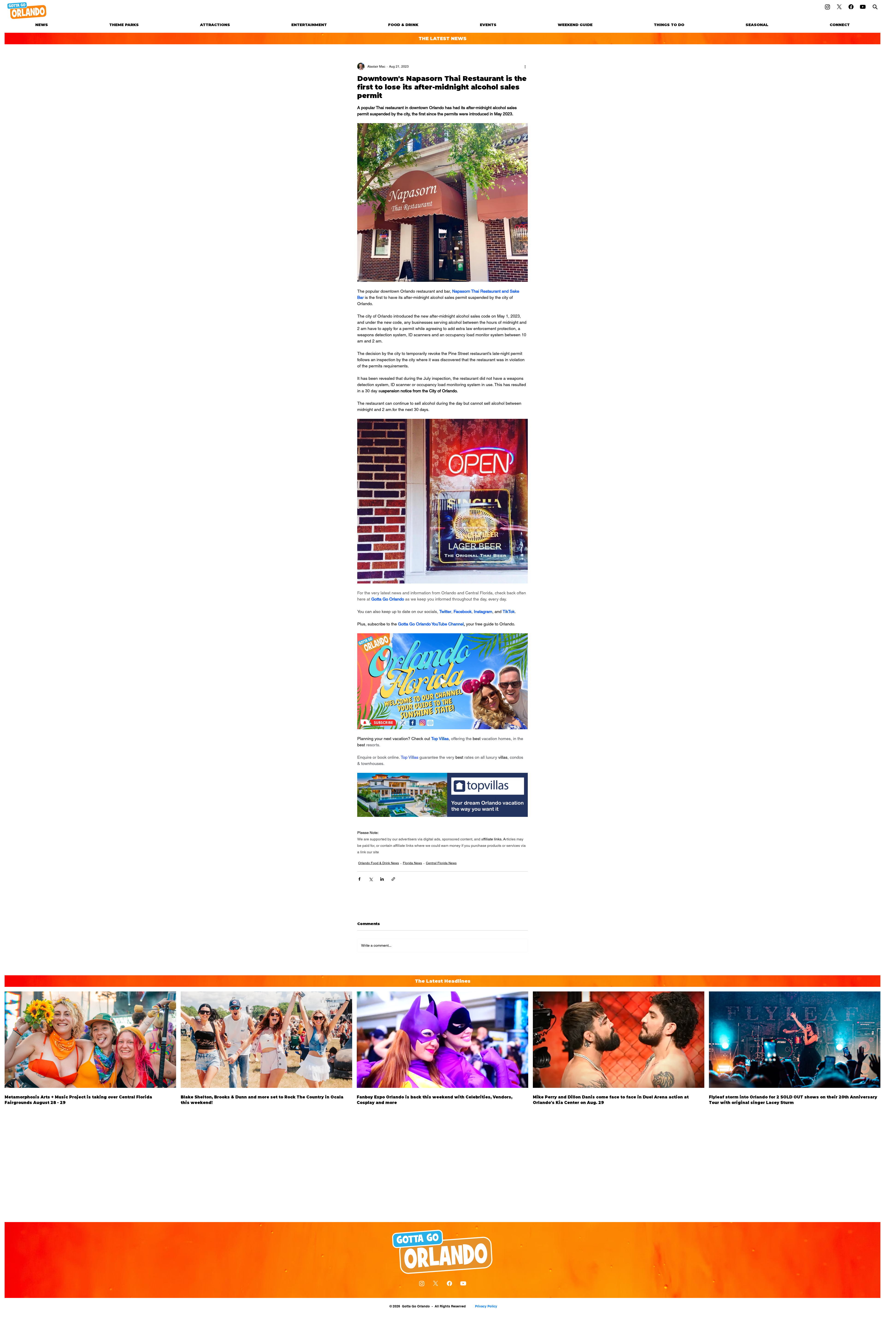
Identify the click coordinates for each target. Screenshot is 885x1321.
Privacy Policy (486, 1306)
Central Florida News (441, 863)
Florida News (412, 863)
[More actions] (525, 66)
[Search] (875, 7)
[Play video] (442, 681)
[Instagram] (827, 6)
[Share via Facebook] (359, 879)
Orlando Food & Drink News (378, 863)
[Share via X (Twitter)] (371, 879)
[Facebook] (851, 6)
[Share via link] (393, 879)
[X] (839, 6)
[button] (124, 24)
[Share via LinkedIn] (382, 879)
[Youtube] (862, 6)
